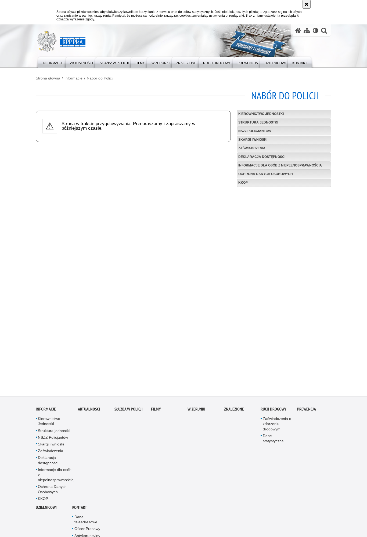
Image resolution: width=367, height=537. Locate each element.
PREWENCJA (306, 411)
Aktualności (89, 411)
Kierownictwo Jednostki (261, 114)
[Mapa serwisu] (307, 30)
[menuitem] (53, 62)
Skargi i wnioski (252, 139)
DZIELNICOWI (46, 509)
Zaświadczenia (251, 148)
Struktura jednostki (258, 122)
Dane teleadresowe (85, 521)
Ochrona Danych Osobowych (265, 174)
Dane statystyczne (273, 440)
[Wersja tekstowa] (315, 30)
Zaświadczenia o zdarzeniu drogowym (277, 425)
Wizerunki (196, 411)
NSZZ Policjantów (254, 131)
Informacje (73, 78)
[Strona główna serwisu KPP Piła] (298, 30)
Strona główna (48, 78)
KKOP (243, 182)
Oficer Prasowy (87, 530)
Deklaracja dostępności (261, 157)
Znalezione (234, 411)
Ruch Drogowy (273, 411)
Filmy (156, 411)
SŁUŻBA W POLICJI (128, 411)
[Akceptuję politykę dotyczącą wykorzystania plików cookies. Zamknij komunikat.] (307, 4)
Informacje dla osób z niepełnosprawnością (280, 165)
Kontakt (79, 509)
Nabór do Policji (100, 78)
